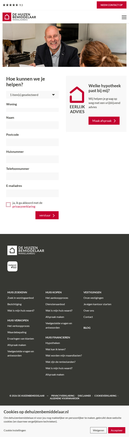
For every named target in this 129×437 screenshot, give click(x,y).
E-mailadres (14, 186)
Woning (11, 104)
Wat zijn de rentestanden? (60, 361)
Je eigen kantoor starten (97, 304)
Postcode (12, 134)
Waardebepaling (16, 332)
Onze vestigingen (93, 297)
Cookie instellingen (15, 430)
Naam (10, 117)
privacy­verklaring (23, 206)
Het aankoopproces (57, 297)
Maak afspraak (102, 120)
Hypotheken (53, 342)
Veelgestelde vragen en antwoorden (20, 353)
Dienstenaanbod (55, 304)
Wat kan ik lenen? (56, 349)
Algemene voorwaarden (64, 398)
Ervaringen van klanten (20, 338)
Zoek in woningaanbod (20, 297)
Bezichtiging (14, 304)
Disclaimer (84, 395)
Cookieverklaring (105, 395)
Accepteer (117, 430)
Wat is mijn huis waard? (20, 310)
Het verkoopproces (18, 325)
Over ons (88, 310)
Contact (88, 316)
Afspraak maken (16, 344)
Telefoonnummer (17, 168)
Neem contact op (112, 5)
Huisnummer (15, 151)
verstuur (45, 215)
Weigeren (98, 430)
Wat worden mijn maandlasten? (64, 355)
